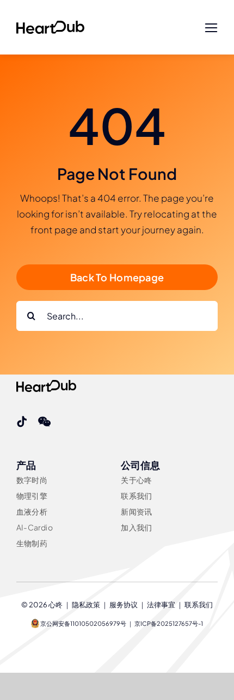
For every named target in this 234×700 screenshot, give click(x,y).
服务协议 (123, 604)
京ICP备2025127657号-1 (168, 623)
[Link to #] (210, 28)
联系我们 (198, 604)
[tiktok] (21, 422)
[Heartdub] (50, 25)
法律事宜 (161, 604)
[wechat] (44, 422)
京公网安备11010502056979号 (82, 623)
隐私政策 (86, 604)
